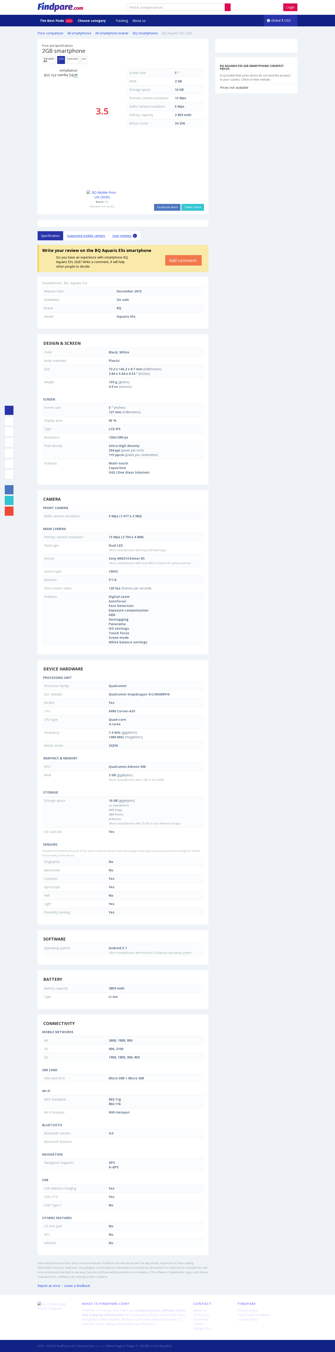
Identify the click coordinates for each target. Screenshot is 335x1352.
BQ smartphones (145, 33)
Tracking (121, 20)
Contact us (201, 1315)
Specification (50, 235)
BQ (106, 201)
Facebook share (167, 207)
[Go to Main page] (56, 1304)
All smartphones (79, 33)
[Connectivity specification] (9, 474)
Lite (83, 60)
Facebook (200, 1319)
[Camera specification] (9, 431)
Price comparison (50, 33)
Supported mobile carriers (86, 235)
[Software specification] (9, 453)
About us (139, 20)
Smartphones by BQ (102, 206)
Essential (72, 60)
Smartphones (52, 283)
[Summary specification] (9, 410)
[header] (228, 7)
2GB (61, 60)
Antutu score (138, 123)
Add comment (183, 260)
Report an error (49, 1286)
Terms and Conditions (254, 1315)
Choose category (92, 20)
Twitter (198, 1324)
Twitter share (192, 207)
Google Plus (202, 1328)
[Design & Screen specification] (9, 421)
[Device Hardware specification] (9, 442)
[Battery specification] (9, 463)
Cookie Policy (248, 1319)
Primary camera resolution (148, 98)
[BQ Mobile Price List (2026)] (102, 194)
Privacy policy (248, 1310)
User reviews (124, 235)
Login (290, 7)
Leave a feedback (77, 1286)
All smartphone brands (112, 33)
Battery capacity (141, 115)
